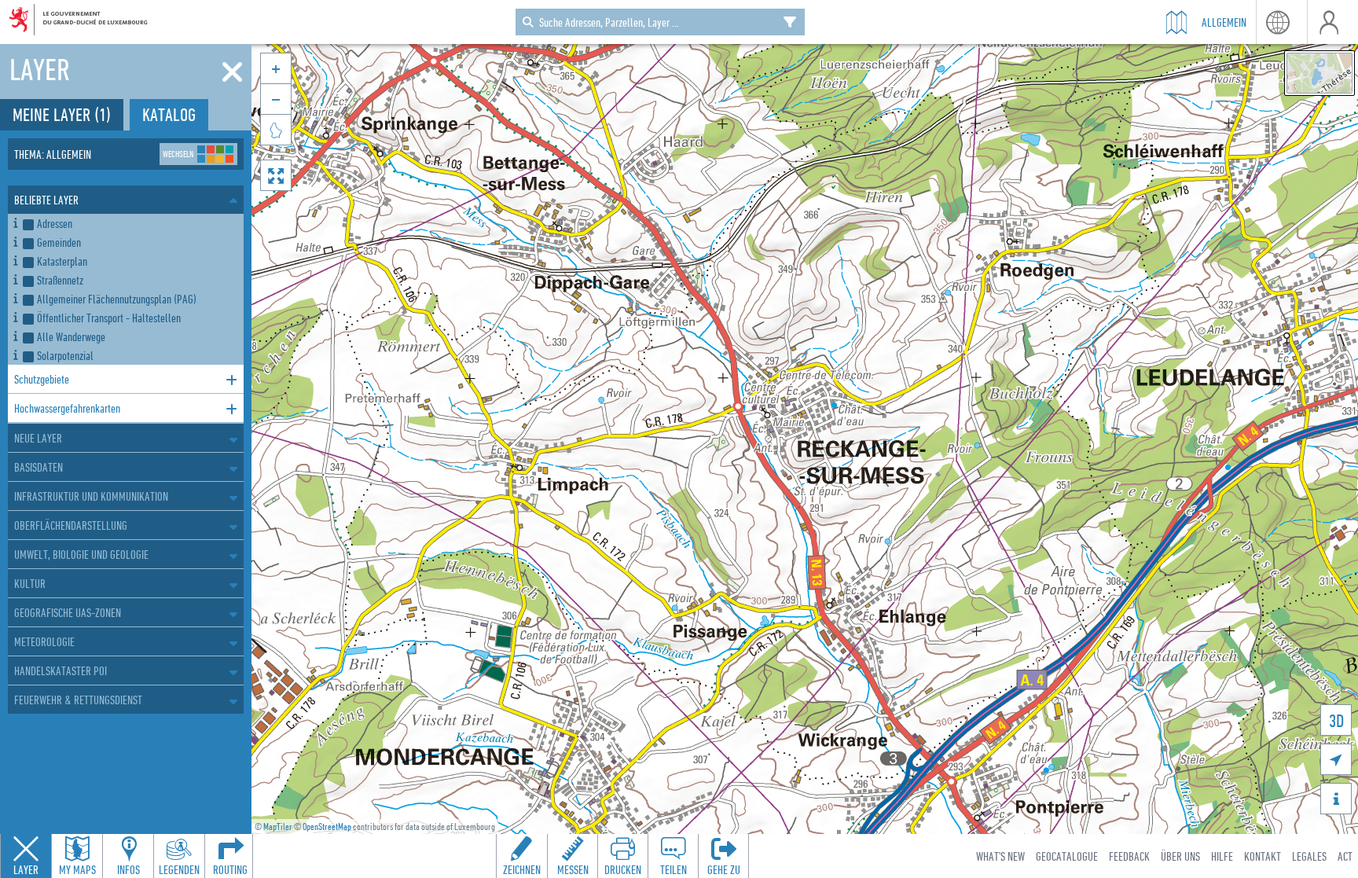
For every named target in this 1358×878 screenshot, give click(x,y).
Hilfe (1222, 856)
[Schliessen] (232, 72)
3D (1336, 720)
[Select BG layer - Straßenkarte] (1319, 73)
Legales (1309, 856)
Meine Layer (62, 114)
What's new (1000, 856)
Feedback (1129, 856)
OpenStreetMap (327, 826)
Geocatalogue (1067, 856)
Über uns (1180, 856)
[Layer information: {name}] (15, 220)
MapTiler (277, 826)
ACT (1345, 856)
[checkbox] (130, 223)
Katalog (169, 114)
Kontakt (1262, 856)
